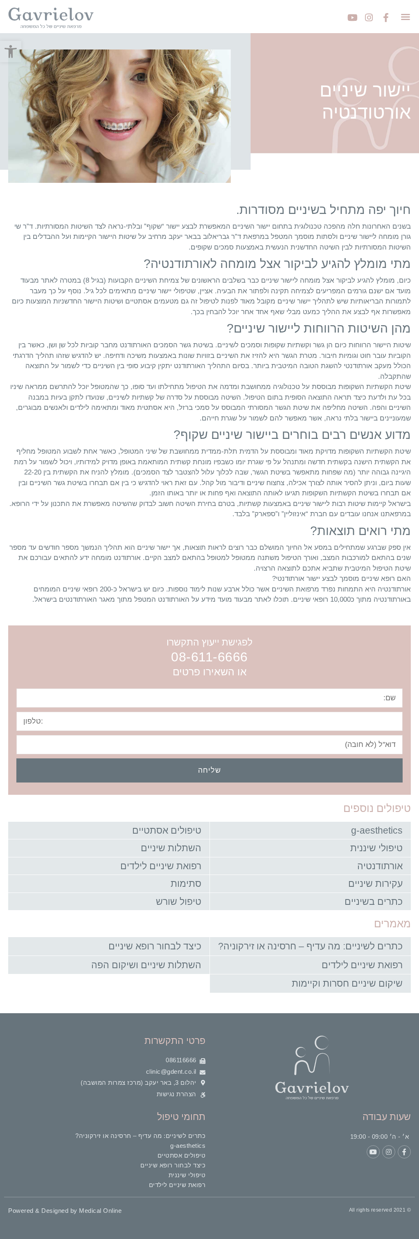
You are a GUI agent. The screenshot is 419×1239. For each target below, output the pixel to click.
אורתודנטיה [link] (380, 866)
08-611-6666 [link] (209, 657)
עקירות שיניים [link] (375, 883)
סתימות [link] (186, 883)
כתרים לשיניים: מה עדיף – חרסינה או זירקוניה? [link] (310, 946)
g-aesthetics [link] (377, 830)
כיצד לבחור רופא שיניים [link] (154, 946)
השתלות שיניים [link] (171, 848)
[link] (10, 51)
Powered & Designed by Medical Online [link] (65, 1210)
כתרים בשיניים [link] (374, 901)
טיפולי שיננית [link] (376, 848)
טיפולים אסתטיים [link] (166, 830)
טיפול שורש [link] (178, 901)
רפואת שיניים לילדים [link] (160, 866)
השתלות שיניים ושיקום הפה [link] (146, 965)
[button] (405, 16)
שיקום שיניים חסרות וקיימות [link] (347, 983)
